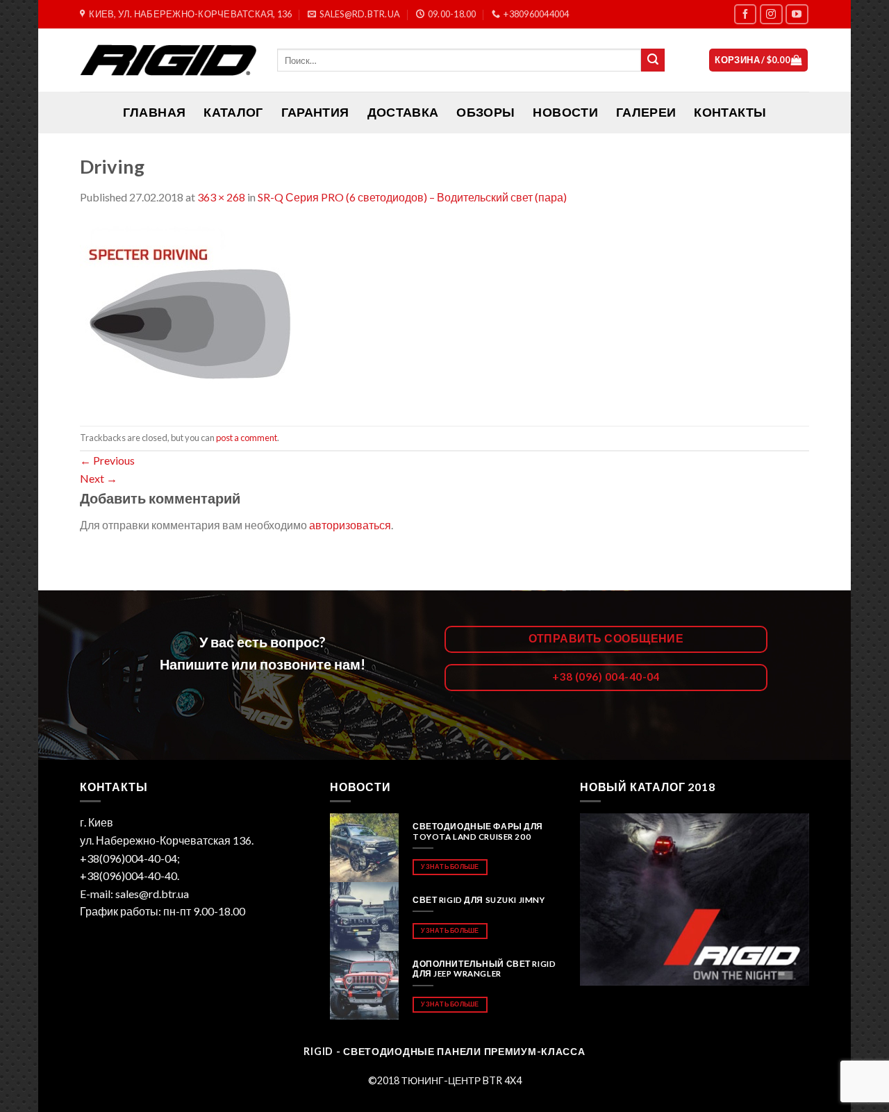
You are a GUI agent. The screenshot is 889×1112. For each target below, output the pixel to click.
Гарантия (315, 112)
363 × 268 (221, 197)
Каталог (233, 112)
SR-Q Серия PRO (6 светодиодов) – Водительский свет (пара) (412, 197)
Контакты (730, 112)
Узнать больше (450, 866)
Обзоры (485, 112)
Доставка (403, 112)
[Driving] (206, 314)
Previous (107, 460)
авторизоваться (350, 524)
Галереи (646, 112)
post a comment (246, 437)
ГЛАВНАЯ (154, 112)
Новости (565, 112)
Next (98, 478)
